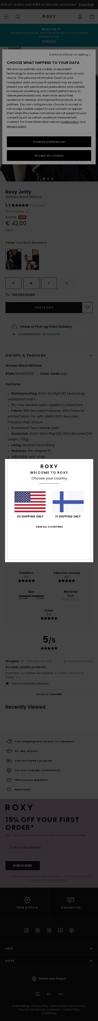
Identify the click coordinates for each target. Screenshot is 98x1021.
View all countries (49, 526)
